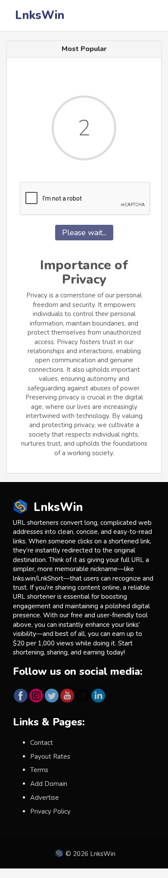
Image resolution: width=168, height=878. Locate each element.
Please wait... (84, 232)
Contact (41, 742)
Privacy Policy (50, 811)
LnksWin (39, 15)
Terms (39, 770)
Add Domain (48, 783)
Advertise (44, 797)
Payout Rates (50, 756)
